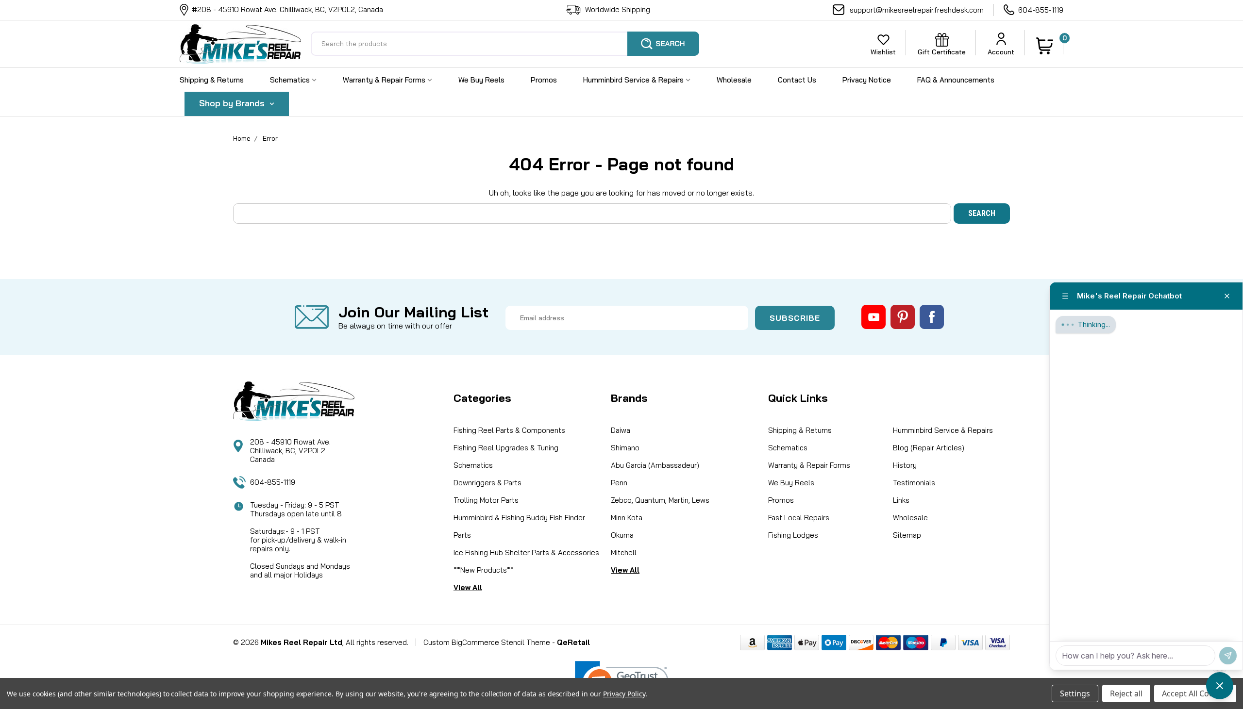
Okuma (622, 535)
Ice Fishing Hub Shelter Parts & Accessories (526, 552)
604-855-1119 (1040, 10)
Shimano (625, 447)
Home (242, 138)
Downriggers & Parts (487, 482)
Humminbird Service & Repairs (634, 79)
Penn (619, 482)
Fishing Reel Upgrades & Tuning (506, 447)
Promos (544, 79)
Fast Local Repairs (798, 517)
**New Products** (484, 570)
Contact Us (797, 79)
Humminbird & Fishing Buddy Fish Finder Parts (519, 526)
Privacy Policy (624, 693)
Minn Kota (626, 517)
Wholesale (734, 79)
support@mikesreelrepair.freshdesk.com (917, 10)
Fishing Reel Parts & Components (509, 430)
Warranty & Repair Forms (385, 79)
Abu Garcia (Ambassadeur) (655, 465)
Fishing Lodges (793, 535)
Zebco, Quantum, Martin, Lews (660, 500)
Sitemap (907, 535)
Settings (1075, 693)
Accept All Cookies (1195, 693)
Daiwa (620, 430)
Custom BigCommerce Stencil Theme (486, 642)
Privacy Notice (866, 79)
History (905, 465)
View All (468, 587)
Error (270, 138)
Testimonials (914, 482)
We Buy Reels (481, 79)
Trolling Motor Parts (486, 500)
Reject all (1126, 693)
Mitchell (624, 552)
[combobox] (505, 44)
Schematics (291, 79)
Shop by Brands (233, 103)
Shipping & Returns (212, 79)
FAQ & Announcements (955, 79)
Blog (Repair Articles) (928, 447)
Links (901, 500)
